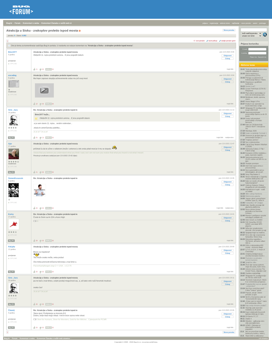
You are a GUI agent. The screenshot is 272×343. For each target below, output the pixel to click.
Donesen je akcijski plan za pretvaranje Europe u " (255, 136)
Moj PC (11, 138)
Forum (17, 23)
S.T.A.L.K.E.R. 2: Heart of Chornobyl (255, 250)
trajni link (230, 69)
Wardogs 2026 (251, 131)
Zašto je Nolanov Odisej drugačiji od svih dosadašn (255, 186)
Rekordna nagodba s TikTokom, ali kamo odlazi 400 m (255, 241)
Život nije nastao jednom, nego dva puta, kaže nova (255, 266)
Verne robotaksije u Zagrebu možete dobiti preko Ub (256, 178)
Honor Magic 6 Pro (252, 101)
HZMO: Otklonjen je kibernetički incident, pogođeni (253, 327)
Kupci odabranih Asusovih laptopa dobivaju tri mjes (255, 313)
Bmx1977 (12, 52)
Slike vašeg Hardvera (253, 194)
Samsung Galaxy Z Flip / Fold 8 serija (254, 150)
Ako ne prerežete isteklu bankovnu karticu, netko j (255, 332)
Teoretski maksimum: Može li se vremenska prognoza (255, 281)
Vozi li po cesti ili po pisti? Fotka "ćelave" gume (254, 289)
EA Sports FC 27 (251, 316)
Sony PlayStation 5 (252, 174)
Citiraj (227, 58)
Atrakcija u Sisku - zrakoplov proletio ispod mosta (110, 45)
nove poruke (246, 23)
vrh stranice (263, 338)
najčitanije (235, 23)
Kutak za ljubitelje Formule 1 (256, 133)
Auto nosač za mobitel (253, 220)
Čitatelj (11, 310)
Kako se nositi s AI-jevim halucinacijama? (254, 182)
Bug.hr (9, 23)
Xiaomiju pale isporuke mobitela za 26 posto (253, 309)
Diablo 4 (248, 319)
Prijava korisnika (250, 43)
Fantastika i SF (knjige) (254, 203)
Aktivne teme (248, 65)
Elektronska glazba (252, 196)
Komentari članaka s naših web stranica (59, 23)
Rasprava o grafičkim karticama (253, 83)
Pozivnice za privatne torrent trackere (253, 259)
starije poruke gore (228, 41)
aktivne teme (225, 23)
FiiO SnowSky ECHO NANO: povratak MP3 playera (253, 224)
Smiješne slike (250, 262)
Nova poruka (229, 30)
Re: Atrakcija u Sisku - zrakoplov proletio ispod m (55, 110)
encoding (12, 75)
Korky (11, 214)
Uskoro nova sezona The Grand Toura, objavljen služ (255, 270)
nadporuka (229, 137)
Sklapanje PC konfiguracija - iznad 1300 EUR (256, 109)
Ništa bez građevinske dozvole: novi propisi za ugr (255, 229)
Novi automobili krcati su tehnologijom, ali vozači (254, 171)
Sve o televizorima (252, 142)
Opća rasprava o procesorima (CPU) (252, 74)
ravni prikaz (212, 41)
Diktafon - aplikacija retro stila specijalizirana (254, 322)
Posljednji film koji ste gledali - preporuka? (255, 285)
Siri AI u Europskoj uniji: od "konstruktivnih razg (255, 298)
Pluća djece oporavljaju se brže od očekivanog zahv (255, 94)
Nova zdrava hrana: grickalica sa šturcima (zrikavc (253, 211)
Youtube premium (252, 163)
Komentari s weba (31, 23)
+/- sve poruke (199, 41)
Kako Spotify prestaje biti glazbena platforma (254, 206)
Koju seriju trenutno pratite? (255, 305)
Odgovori (228, 55)
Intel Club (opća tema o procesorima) (254, 167)
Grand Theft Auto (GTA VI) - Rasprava (256, 90)
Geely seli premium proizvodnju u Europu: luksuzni (253, 120)
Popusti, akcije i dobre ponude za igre (253, 294)
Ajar (10, 144)
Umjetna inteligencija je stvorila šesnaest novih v (254, 255)
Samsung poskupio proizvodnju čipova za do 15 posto (256, 114)
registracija (214, 23)
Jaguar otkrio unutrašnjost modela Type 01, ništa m (255, 199)
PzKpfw (11, 247)
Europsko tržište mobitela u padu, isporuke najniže (255, 154)
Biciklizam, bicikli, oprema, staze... (255, 98)
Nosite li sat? (250, 86)
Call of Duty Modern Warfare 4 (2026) (256, 145)
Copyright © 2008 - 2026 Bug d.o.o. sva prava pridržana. (136, 342)
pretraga (262, 23)
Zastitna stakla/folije (252, 273)
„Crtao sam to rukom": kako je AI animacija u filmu (256, 302)
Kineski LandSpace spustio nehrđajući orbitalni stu (255, 216)
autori (255, 23)
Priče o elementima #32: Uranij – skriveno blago (254, 246)
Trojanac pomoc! (251, 140)
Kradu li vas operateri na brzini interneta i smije (254, 105)
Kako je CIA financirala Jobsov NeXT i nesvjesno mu (255, 126)
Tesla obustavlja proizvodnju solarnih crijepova (256, 70)
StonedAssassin (15, 178)
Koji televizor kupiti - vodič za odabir (255, 190)
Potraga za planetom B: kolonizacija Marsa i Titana (255, 79)
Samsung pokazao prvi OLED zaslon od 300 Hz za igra (255, 159)
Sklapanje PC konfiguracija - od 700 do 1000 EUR (256, 276)
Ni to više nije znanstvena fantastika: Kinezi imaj (255, 236)
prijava (205, 23)
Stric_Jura (13, 110)
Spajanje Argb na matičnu (255, 233)
